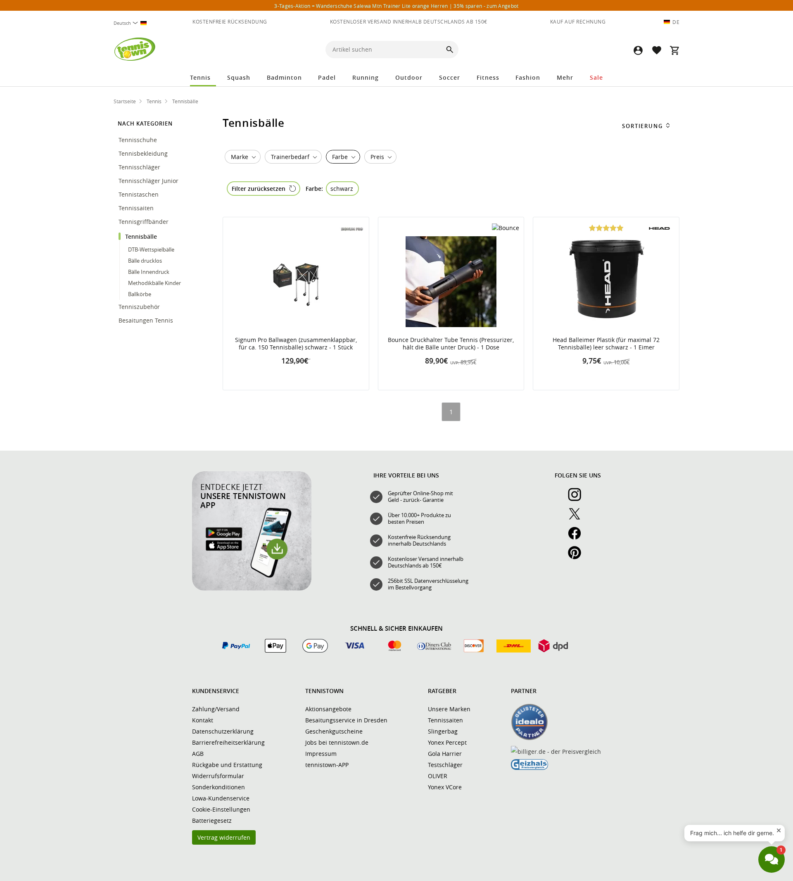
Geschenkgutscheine (334, 731)
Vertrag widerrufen (223, 837)
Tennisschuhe (139, 140)
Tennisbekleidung (144, 153)
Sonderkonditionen (218, 787)
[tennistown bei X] (578, 518)
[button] (638, 50)
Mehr (565, 77)
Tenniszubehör (140, 307)
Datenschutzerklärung (223, 731)
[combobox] (133, 23)
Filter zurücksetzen (258, 188)
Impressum (321, 754)
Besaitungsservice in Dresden (346, 720)
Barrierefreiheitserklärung (228, 742)
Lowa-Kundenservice (220, 798)
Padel (327, 77)
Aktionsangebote (328, 709)
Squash (238, 77)
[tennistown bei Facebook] (578, 537)
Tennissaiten (137, 208)
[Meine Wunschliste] (656, 50)
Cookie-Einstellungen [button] (221, 809)
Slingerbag (443, 731)
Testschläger (445, 765)
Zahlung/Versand (216, 709)
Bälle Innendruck (148, 271)
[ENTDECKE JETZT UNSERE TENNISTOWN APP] (251, 588)
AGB (198, 754)
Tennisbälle (142, 236)
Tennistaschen (139, 194)
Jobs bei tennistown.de (336, 742)
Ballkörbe (139, 294)
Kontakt (202, 720)
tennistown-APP (327, 765)
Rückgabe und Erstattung (227, 765)
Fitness (488, 77)
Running (365, 77)
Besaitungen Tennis (147, 320)
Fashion (527, 77)
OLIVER (437, 776)
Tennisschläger (140, 167)
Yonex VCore (445, 787)
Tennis (200, 77)
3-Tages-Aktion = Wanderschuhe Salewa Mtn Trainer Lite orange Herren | (396, 5)
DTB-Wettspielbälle (151, 249)
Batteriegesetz (212, 820)
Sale (596, 77)
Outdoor (409, 77)
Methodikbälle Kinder (154, 283)
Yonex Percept (447, 742)
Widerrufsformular (218, 776)
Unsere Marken (449, 709)
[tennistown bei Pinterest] (578, 557)
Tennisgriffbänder (144, 222)
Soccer (449, 77)
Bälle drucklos (145, 260)
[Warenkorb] (674, 50)
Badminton (284, 77)
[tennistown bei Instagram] (578, 499)
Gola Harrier (445, 754)
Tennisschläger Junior (149, 181)
